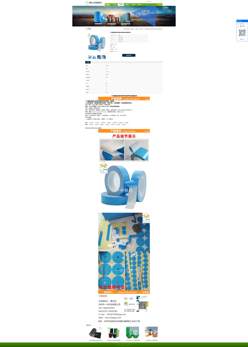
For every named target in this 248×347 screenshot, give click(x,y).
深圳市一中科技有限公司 (117, 343)
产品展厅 (121, 4)
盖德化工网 (123, 345)
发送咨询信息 (128, 55)
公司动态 (133, 4)
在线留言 (127, 4)
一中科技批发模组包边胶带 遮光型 (95, 340)
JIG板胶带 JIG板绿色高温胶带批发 (114, 340)
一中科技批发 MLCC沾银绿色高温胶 (132, 340)
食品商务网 (128, 345)
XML (133, 343)
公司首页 (108, 4)
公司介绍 (114, 4)
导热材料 (141, 29)
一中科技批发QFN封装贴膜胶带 (151, 340)
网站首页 (132, 29)
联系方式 (139, 4)
